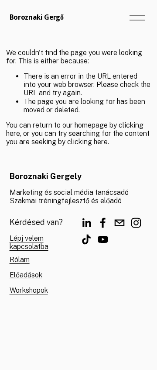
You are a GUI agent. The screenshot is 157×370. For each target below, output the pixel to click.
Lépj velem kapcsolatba (29, 242)
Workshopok (29, 290)
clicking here (87, 142)
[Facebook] (103, 223)
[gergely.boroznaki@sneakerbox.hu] (119, 223)
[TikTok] (86, 239)
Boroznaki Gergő (37, 17)
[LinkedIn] (86, 223)
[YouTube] (103, 239)
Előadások (26, 275)
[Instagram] (136, 223)
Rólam (20, 260)
